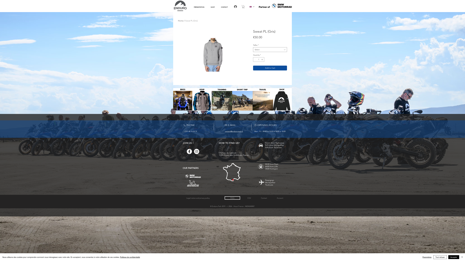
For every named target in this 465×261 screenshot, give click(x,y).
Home (180, 21)
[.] (235, 6)
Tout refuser (440, 257)
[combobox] (270, 49)
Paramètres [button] (426, 257)
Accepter (453, 257)
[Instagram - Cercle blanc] (196, 151)
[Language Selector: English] (252, 6)
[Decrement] (254, 59)
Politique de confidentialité (130, 257)
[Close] (462, 257)
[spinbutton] (258, 59)
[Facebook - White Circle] (189, 151)
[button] (243, 6)
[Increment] (262, 59)
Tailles (256, 45)
